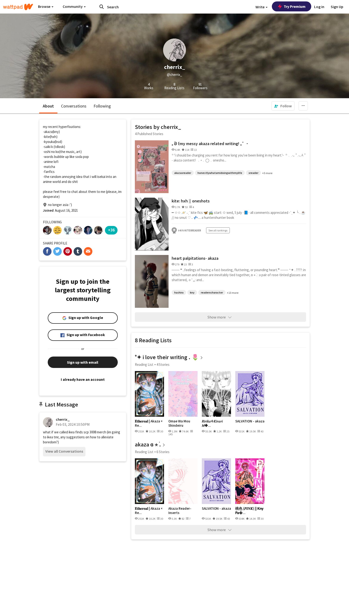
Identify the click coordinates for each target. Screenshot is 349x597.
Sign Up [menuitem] (337, 6)
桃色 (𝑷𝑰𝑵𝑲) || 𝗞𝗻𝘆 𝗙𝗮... (249, 510)
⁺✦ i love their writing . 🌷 (167, 357)
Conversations (73, 106)
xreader (253, 173)
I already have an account (83, 379)
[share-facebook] (47, 251)
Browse (44, 6)
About (48, 106)
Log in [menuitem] (319, 6)
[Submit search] (101, 6)
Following (102, 106)
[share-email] (88, 251)
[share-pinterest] (67, 251)
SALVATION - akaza (249, 421)
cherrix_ (63, 419)
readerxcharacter (212, 292)
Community (73, 6)
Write (260, 7)
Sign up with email (82, 362)
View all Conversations (64, 451)
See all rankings (217, 230)
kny (192, 292)
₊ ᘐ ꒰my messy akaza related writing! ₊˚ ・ (210, 143)
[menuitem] (283, 106)
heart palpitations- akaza (195, 258)
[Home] (18, 6)
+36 (111, 230)
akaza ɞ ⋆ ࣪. (148, 444)
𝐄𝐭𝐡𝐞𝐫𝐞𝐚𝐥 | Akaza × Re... (149, 423)
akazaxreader (182, 173)
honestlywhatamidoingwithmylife (220, 173)
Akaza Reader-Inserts (179, 510)
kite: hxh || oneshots (191, 201)
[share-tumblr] (78, 251)
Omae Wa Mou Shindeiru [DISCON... (179, 423)
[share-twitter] (57, 251)
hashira (179, 292)
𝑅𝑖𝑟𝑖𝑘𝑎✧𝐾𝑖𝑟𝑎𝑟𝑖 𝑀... (212, 423)
